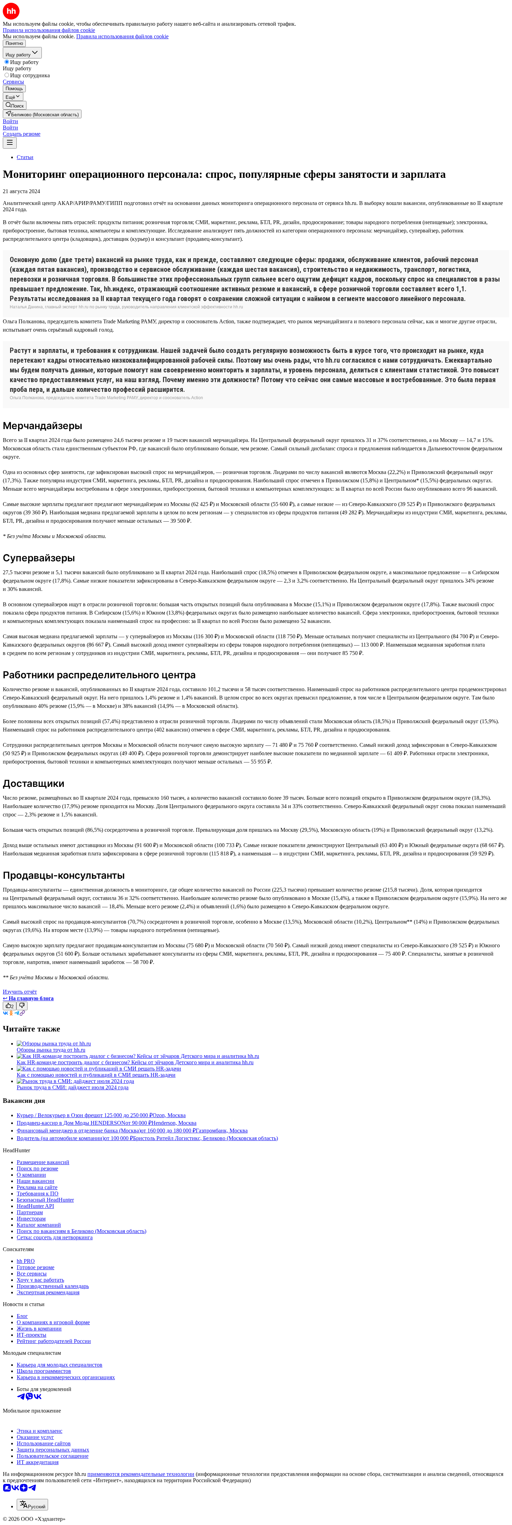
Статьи (25, 157)
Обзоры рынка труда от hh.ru (51, 1050)
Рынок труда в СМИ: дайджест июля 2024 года (73, 1087)
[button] (10, 121)
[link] (14, 105)
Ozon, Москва (169, 1115)
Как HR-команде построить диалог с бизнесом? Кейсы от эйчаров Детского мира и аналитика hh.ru (135, 1062)
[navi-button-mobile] (10, 143)
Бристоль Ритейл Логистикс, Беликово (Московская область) (205, 1138)
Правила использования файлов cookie (122, 36)
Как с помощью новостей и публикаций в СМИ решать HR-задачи (96, 1075)
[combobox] (32, 1504)
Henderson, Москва (174, 1123)
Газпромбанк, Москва (222, 1130)
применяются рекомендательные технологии (140, 1474)
